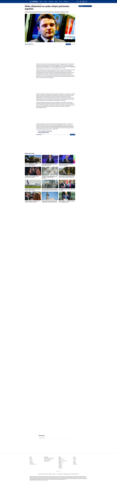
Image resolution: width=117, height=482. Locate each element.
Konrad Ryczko (29, 43)
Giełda (41, 1)
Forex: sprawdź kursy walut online (45, 131)
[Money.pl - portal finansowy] (36, 1)
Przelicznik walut (32, 463)
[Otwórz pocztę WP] (77, 1)
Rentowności (72, 66)
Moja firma (51, 1)
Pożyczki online (61, 464)
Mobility (56, 1)
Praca (60, 1)
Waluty (45, 1)
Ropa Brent (74, 463)
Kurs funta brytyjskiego (32, 464)
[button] (80, 1)
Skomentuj (69, 44)
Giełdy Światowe (75, 464)
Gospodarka (66, 1)
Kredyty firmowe (61, 466)
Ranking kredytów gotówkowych (63, 460)
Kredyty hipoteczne (61, 462)
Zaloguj (83, 1)
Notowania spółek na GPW (43, 132)
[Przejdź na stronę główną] (31, 2)
